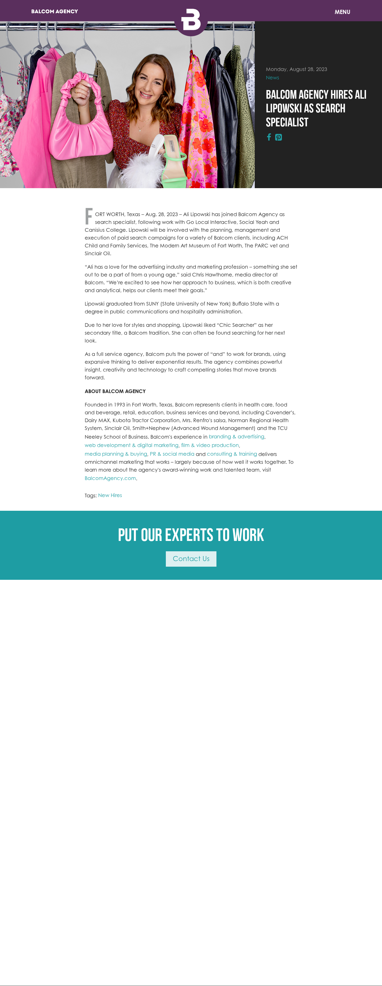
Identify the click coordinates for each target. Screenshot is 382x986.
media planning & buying (116, 454)
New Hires (110, 495)
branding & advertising (236, 436)
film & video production (210, 445)
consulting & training (232, 454)
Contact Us (191, 559)
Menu (342, 11)
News (272, 78)
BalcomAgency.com (110, 478)
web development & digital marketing (131, 445)
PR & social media (172, 454)
